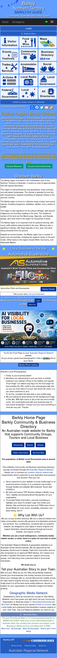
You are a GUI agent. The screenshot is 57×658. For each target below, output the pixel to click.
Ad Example (16, 628)
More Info (5, 628)
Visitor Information (20, 452)
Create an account (43, 604)
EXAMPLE (10, 489)
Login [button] (38, 300)
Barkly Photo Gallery (28, 365)
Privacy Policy (30, 646)
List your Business (14, 166)
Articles (40, 445)
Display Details (48, 289)
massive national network (38, 472)
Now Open (5, 604)
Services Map (38, 452)
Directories (18, 445)
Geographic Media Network (29, 592)
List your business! (36, 294)
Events (30, 445)
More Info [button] (32, 304)
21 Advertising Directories (40, 601)
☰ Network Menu (28, 33)
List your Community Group (39, 166)
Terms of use (16, 646)
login (12, 472)
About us (42, 646)
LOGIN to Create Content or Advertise (28, 102)
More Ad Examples (31, 628)
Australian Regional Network (41, 353)
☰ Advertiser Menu (28, 614)
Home (5, 21)
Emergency (18, 21)
